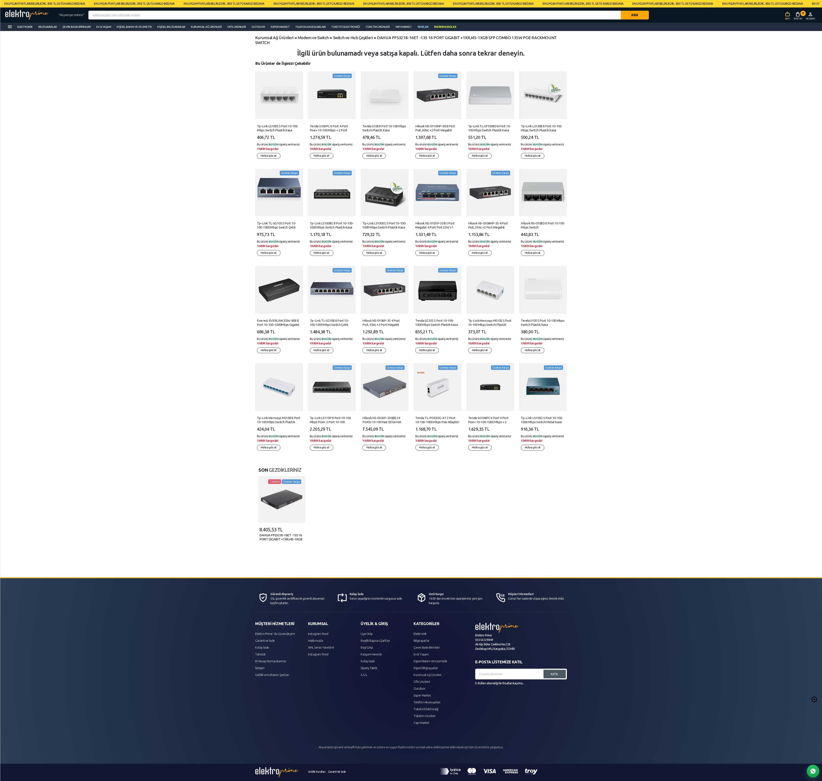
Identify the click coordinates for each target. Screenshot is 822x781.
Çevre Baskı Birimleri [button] (77, 26)
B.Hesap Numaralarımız (270, 661)
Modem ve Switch (313, 37)
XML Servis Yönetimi (321, 647)
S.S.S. (364, 675)
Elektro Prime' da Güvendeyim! (275, 634)
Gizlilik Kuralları (317, 771)
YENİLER (423, 26)
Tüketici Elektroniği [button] (345, 26)
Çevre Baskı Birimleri (427, 647)
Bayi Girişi (367, 647)
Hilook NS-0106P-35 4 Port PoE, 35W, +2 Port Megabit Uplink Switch (381, 324)
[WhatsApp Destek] (813, 771)
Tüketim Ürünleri (424, 716)
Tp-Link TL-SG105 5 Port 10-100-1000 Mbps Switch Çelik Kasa (276, 227)
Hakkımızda (315, 640)
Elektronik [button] (25, 26)
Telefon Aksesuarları (427, 702)
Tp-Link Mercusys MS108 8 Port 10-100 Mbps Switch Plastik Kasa (278, 422)
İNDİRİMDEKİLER (445, 26)
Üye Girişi (366, 634)
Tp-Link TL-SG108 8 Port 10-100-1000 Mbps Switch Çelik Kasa (329, 324)
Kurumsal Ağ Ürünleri (274, 37)
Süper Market (422, 695)
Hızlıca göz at (268, 155)
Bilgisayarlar (421, 640)
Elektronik (420, 634)
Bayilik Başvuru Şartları (375, 640)
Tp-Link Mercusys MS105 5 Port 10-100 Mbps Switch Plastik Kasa (489, 324)
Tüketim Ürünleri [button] (377, 26)
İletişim (260, 668)
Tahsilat (260, 654)
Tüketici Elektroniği (426, 709)
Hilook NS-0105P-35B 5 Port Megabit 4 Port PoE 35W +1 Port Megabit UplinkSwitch (435, 227)
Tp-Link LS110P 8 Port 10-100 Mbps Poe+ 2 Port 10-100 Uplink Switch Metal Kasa (330, 422)
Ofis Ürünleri (422, 681)
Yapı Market (421, 723)
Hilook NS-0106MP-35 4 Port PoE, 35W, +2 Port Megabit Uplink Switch (488, 227)
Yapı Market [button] (403, 26)
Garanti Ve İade (337, 771)
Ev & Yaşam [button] (103, 26)
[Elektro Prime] (30, 15)
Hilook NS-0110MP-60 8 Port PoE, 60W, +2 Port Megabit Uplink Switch (435, 130)
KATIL (554, 674)
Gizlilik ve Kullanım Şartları (272, 675)
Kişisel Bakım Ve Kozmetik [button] (134, 26)
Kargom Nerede (371, 654)
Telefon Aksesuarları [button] (310, 26)
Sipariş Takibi (369, 668)
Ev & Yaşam (421, 654)
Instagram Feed (318, 634)
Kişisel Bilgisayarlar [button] (171, 26)
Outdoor (419, 688)
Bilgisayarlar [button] (47, 26)
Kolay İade (262, 647)
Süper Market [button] (280, 26)
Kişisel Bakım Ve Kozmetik (430, 661)
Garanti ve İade (265, 640)
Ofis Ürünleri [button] (236, 26)
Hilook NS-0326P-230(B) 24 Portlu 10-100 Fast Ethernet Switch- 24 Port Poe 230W (381, 422)
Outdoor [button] (258, 26)
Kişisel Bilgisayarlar (426, 668)
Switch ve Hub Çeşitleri (353, 37)
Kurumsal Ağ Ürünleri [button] (206, 26)
